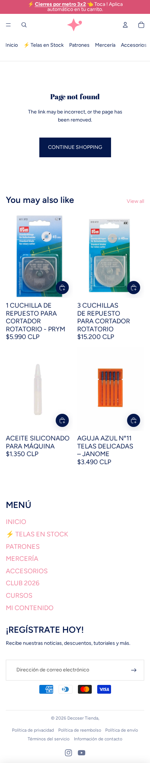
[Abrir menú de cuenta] (125, 25)
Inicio (11, 45)
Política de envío (121, 730)
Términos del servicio (49, 738)
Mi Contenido (30, 608)
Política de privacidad (33, 730)
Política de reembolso (79, 730)
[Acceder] (134, 670)
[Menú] (8, 24)
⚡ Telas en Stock (43, 45)
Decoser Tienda (82, 718)
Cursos (19, 595)
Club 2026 (22, 583)
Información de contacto (98, 738)
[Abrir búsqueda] (24, 25)
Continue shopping (75, 147)
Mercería (105, 45)
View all (135, 201)
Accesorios (134, 45)
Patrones (79, 45)
